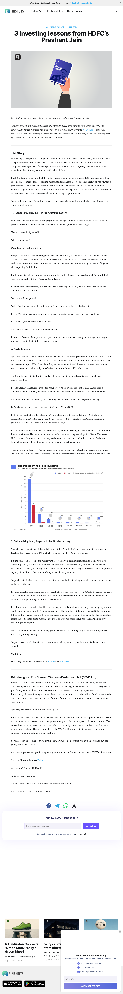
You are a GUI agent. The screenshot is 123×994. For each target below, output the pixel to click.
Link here (41, 760)
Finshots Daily (36, 11)
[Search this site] (117, 11)
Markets (72, 27)
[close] (120, 3)
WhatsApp (64, 661)
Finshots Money (74, 11)
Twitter (51, 661)
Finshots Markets (55, 11)
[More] (87, 11)
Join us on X (80, 834)
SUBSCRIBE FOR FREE (90, 986)
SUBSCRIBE (91, 826)
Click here (88, 129)
